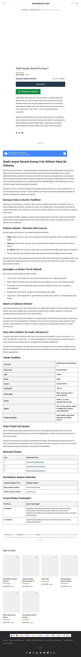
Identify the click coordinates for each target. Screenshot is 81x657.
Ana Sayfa (24, 10)
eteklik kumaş (14, 537)
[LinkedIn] (37, 652)
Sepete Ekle (40, 84)
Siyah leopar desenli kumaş (35, 462)
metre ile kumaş (57, 537)
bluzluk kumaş (57, 534)
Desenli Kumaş (34, 10)
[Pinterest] (41, 652)
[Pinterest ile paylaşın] (22, 133)
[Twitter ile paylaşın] (19, 133)
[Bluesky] (44, 652)
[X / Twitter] (33, 652)
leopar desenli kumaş (45, 537)
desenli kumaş (67, 534)
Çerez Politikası (8, 643)
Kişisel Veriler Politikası (16, 640)
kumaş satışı (34, 537)
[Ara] (72, 3)
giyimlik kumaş (24, 537)
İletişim (5, 640)
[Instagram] (30, 652)
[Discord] (48, 652)
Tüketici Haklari (68, 640)
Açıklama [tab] (40, 143)
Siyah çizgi (45, 579)
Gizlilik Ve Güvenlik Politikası (34, 640)
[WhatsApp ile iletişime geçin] (54, 652)
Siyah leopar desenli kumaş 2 (36, 466)
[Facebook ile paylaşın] (16, 133)
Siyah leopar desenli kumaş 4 (36, 471)
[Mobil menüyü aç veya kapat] (4, 3)
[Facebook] (26, 652)
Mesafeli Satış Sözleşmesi (53, 640)
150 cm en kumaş (46, 534)
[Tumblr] (50, 652)
